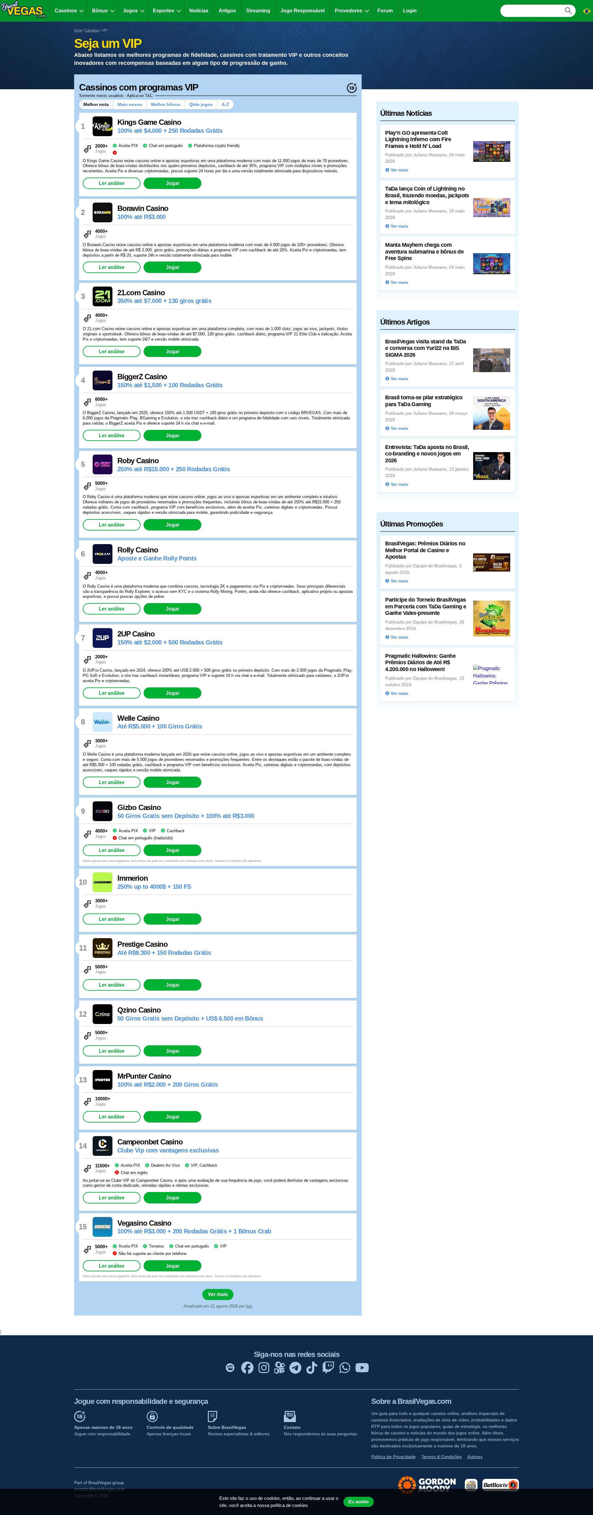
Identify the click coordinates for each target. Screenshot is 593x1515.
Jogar (172, 183)
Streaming (258, 10)
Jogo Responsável (302, 10)
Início (78, 30)
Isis (249, 1306)
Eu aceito (358, 1501)
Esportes (163, 10)
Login (410, 10)
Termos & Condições (441, 1456)
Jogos (130, 10)
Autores (474, 1456)
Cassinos (66, 10)
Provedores (348, 10)
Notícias (198, 10)
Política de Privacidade (393, 1456)
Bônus (100, 10)
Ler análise (111, 183)
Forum (385, 10)
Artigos (227, 10)
